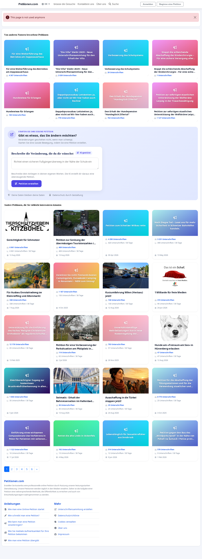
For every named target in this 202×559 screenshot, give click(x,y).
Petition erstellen (28, 183)
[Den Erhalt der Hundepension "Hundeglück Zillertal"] (126, 101)
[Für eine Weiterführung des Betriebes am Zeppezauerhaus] (27, 59)
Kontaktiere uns (86, 4)
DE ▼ (47, 4)
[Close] (195, 17)
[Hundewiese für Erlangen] (27, 100)
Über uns (101, 4)
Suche (115, 4)
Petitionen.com (28, 4)
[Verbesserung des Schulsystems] (126, 58)
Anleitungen (12, 503)
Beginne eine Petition (170, 4)
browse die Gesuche (64, 4)
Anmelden (148, 4)
